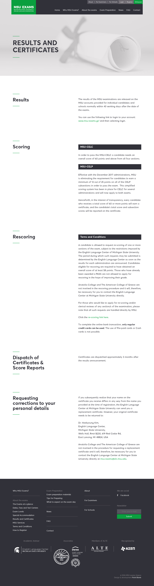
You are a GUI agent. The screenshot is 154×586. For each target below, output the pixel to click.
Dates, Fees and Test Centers (25, 508)
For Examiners (90, 500)
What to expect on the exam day (61, 502)
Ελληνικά (138, 2)
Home (57, 10)
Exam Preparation (54, 491)
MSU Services (19, 523)
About (87, 491)
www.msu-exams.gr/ (88, 121)
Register (130, 2)
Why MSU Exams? (21, 491)
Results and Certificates (23, 519)
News (49, 512)
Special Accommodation (23, 515)
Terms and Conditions (22, 527)
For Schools (89, 510)
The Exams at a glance (23, 504)
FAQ (48, 521)
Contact (50, 531)
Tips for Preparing (54, 498)
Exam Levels (18, 512)
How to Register (20, 530)
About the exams (20, 500)
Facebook (125, 495)
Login (122, 2)
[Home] (23, 7)
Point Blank (136, 577)
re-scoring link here (98, 317)
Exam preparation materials (59, 495)
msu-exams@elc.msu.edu (113, 459)
